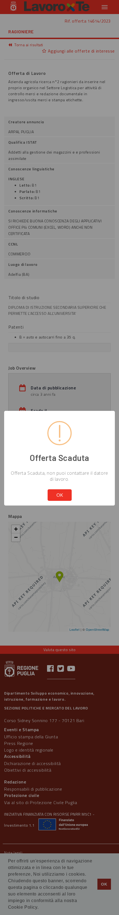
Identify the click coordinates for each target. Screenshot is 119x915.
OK (59, 495)
